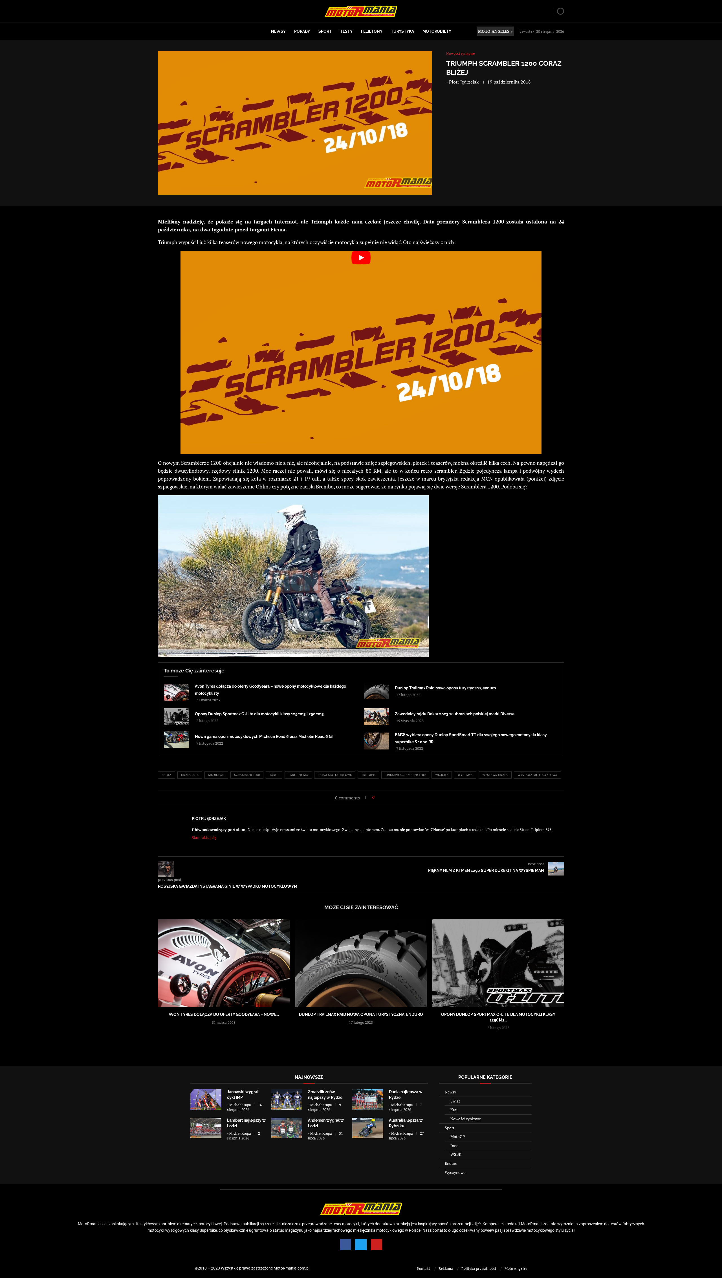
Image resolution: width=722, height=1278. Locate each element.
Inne (454, 1145)
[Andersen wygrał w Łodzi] (286, 1128)
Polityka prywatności (478, 1268)
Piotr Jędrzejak (464, 82)
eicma (166, 775)
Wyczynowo (455, 1172)
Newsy (278, 31)
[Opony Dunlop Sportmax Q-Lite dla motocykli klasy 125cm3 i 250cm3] (176, 716)
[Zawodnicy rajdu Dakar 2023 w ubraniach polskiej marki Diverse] (376, 716)
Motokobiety (436, 31)
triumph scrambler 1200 (405, 775)
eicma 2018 (190, 775)
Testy (346, 31)
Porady (302, 31)
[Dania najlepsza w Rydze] (367, 1099)
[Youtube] (376, 1244)
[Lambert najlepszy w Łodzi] (205, 1128)
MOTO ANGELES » (495, 31)
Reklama (446, 1268)
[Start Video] (361, 352)
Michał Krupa (240, 1104)
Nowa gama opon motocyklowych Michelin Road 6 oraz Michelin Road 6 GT (264, 736)
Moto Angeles (516, 1268)
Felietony (371, 31)
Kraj (453, 1109)
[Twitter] (361, 1244)
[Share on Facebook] (380, 797)
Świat (455, 1101)
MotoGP (457, 1136)
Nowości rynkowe (465, 1118)
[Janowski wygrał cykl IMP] (205, 1099)
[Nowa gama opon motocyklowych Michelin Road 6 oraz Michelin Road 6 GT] (176, 739)
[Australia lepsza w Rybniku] (367, 1128)
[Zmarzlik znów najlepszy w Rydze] (286, 1099)
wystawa (465, 775)
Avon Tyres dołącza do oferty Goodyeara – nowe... (224, 1014)
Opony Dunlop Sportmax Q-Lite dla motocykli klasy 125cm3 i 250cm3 (259, 714)
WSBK (455, 1154)
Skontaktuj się (204, 837)
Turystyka (402, 31)
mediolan (216, 775)
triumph (368, 775)
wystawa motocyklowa (537, 775)
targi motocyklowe (335, 775)
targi (274, 775)
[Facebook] (345, 1244)
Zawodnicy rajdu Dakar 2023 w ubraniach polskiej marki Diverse (454, 714)
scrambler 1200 (247, 775)
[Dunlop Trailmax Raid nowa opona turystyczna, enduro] (376, 690)
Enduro (451, 1163)
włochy (441, 775)
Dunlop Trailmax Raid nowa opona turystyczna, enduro (445, 688)
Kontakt (423, 1268)
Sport (325, 31)
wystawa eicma (495, 775)
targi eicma (298, 775)
